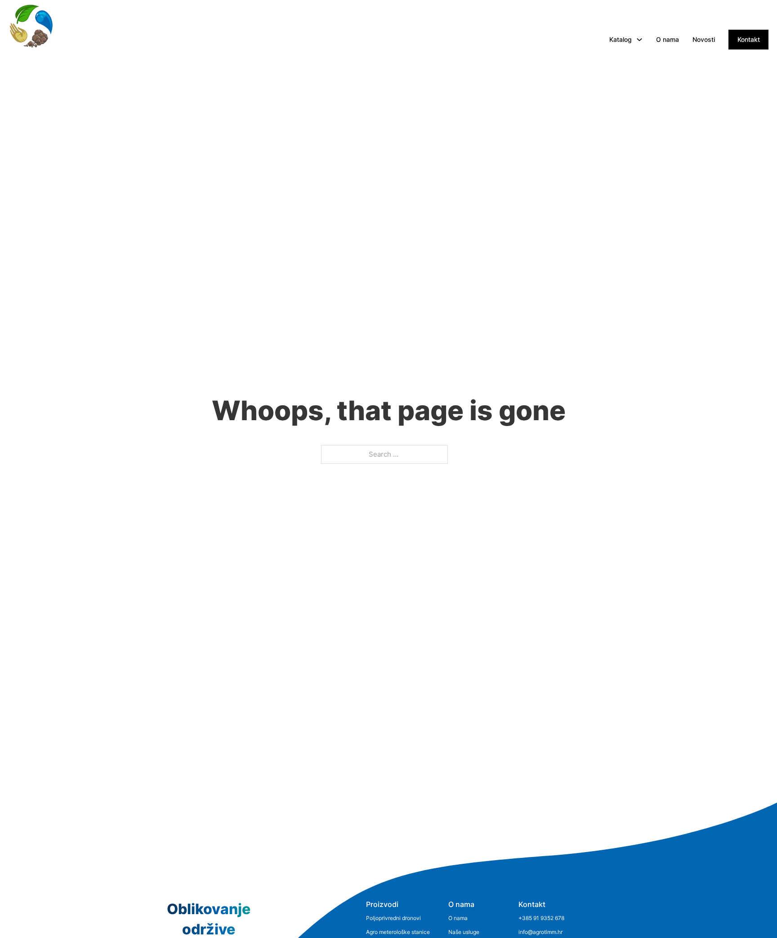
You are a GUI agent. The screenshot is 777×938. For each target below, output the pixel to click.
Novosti (703, 39)
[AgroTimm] (31, 26)
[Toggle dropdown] (639, 39)
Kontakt (748, 39)
